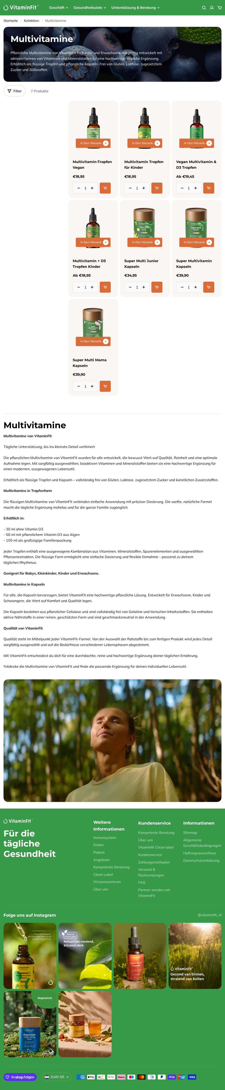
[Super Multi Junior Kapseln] (145, 227)
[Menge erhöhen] (93, 188)
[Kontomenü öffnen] (212, 8)
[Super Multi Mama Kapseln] (93, 326)
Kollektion (31, 20)
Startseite (11, 20)
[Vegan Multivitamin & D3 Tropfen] (197, 128)
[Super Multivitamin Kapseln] (197, 227)
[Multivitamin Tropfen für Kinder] (145, 128)
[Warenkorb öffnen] (220, 8)
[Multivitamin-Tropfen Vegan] (93, 128)
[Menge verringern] (77, 188)
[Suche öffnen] (204, 8)
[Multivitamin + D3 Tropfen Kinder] (93, 227)
